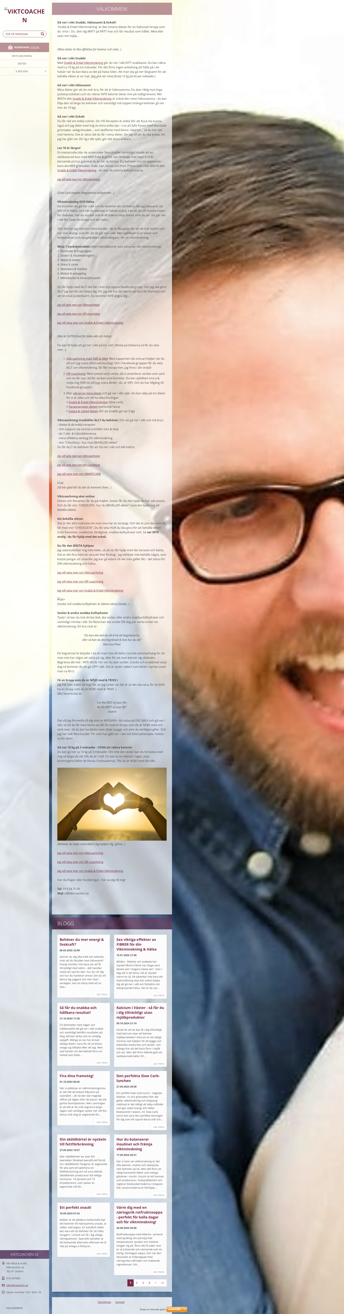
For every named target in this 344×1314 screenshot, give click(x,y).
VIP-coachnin (75, 374)
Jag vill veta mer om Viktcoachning (78, 179)
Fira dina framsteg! (77, 1075)
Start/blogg (104, 1302)
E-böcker (22, 71)
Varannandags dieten (83, 407)
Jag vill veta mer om (70, 871)
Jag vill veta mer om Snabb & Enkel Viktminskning (90, 323)
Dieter (22, 63)
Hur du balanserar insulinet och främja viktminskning (134, 1144)
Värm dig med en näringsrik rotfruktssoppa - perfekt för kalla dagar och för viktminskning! (139, 1214)
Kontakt (120, 1302)
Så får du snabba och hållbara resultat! (78, 1010)
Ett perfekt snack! (75, 1207)
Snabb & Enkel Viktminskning (83, 63)
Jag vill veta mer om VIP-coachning (78, 314)
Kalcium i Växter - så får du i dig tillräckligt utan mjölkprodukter (140, 1012)
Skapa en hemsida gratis (153, 1309)
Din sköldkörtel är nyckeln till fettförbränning (83, 1142)
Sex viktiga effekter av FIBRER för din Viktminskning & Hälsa (136, 944)
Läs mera (102, 994)
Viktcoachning (22, 56)
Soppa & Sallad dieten (83, 411)
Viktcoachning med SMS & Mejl (87, 359)
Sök (43, 34)
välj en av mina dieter (87, 393)
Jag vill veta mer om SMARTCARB (79, 474)
